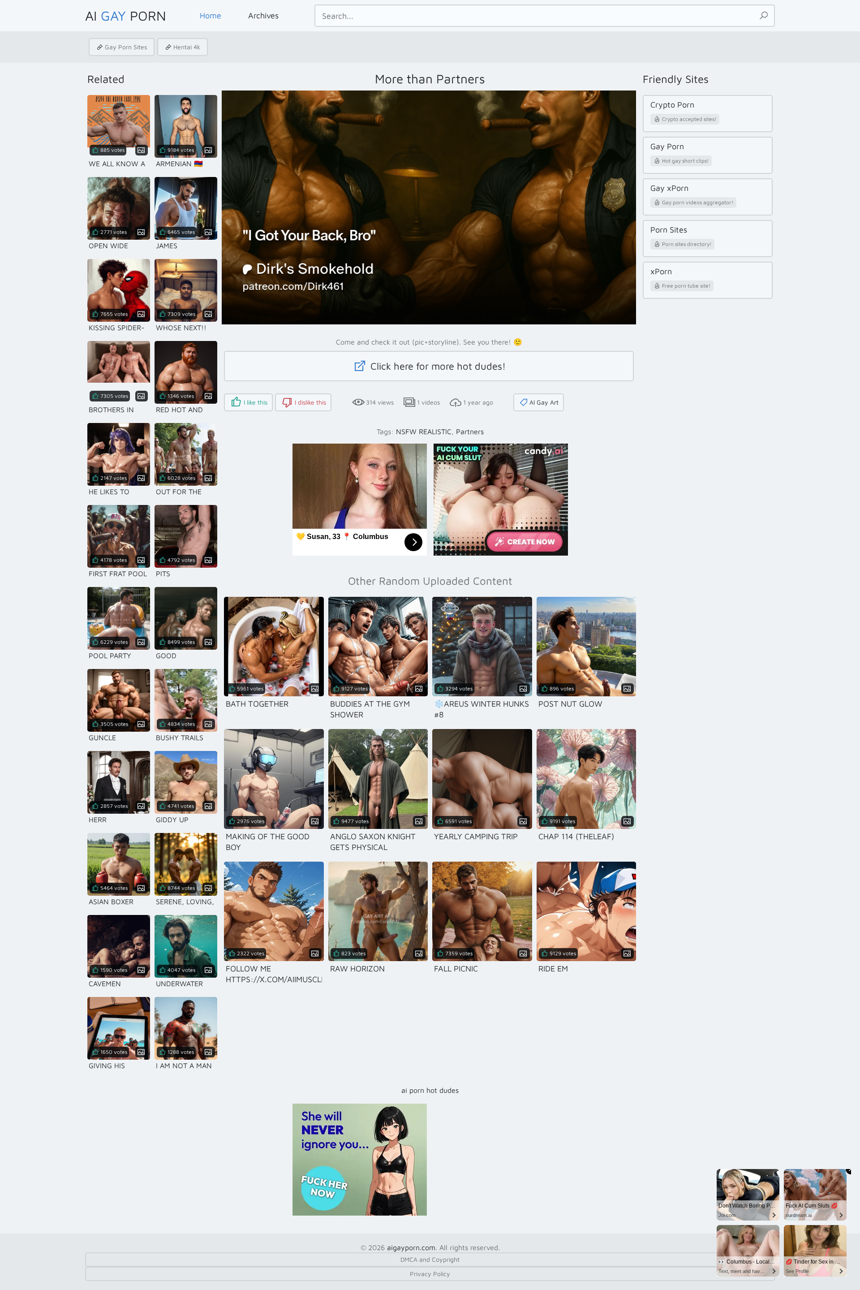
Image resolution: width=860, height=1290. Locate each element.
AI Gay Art (544, 402)
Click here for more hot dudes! (437, 366)
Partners (470, 431)
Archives (263, 15)
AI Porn (125, 15)
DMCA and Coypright (430, 1259)
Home (210, 15)
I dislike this (310, 402)
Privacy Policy (430, 1273)
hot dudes (442, 1090)
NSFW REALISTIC (424, 431)
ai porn (412, 1090)
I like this (255, 402)
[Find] (763, 15)
